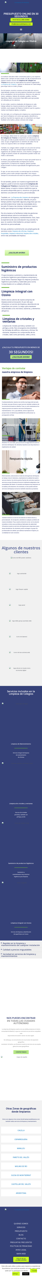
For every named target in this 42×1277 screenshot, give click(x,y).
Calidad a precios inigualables (17, 949)
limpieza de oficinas (19, 231)
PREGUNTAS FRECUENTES (21, 1242)
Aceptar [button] (25, 1274)
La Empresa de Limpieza (9, 84)
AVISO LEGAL (21, 1250)
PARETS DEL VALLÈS (21, 1157)
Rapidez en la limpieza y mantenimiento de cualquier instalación (20, 944)
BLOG (21, 1235)
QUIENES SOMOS (21, 1223)
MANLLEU (21, 1148)
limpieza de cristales (31, 233)
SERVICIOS (21, 1227)
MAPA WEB (21, 1253)
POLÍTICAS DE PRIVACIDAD (21, 1246)
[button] (21, 19)
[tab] (21, 944)
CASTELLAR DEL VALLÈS (21, 1184)
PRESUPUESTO (21, 1231)
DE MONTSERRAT (23, 1175)
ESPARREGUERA (21, 1139)
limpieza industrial (16, 233)
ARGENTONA (21, 1193)
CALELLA (21, 1130)
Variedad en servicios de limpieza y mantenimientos (18, 955)
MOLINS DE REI (21, 1166)
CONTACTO (21, 1238)
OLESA (13, 1175)
